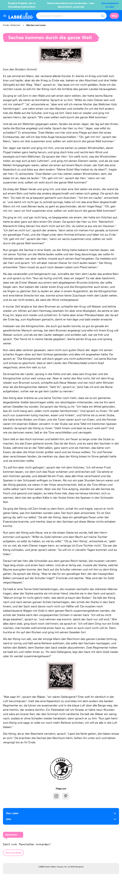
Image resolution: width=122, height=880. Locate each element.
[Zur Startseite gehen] (20, 15)
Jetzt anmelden (13, 852)
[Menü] (4, 15)
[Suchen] (102, 15)
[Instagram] (56, 796)
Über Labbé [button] (12, 813)
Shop (114, 15)
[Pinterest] (65, 796)
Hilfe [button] (8, 819)
